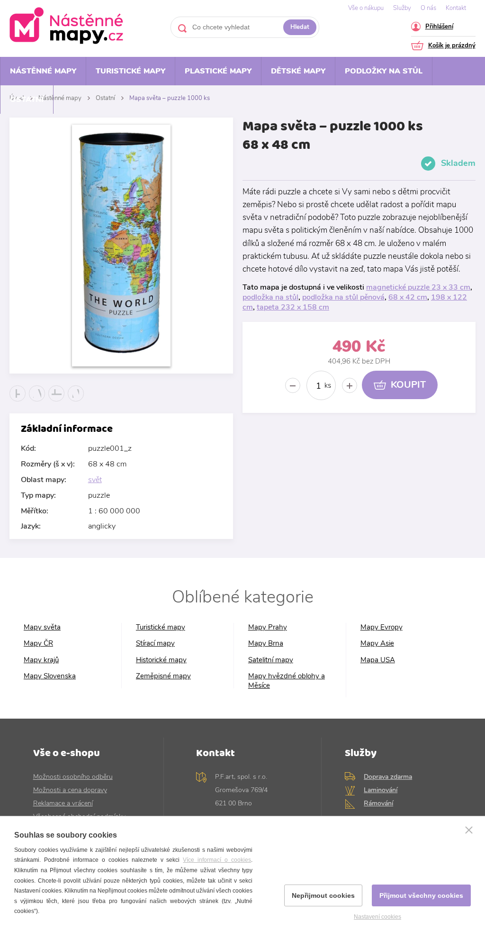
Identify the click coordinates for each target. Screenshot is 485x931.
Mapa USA (377, 660)
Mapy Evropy (381, 627)
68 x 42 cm (407, 297)
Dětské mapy (298, 71)
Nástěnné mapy (43, 71)
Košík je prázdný (452, 46)
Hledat (299, 27)
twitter (37, 401)
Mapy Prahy (267, 627)
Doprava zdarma (388, 776)
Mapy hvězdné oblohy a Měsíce (286, 681)
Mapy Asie (377, 643)
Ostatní (27, 99)
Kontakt (456, 8)
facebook (18, 401)
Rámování (378, 803)
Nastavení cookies (377, 916)
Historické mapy (161, 660)
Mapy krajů (41, 660)
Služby (402, 8)
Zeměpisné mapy (163, 676)
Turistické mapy (130, 71)
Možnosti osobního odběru (73, 776)
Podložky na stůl (383, 71)
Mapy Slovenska (50, 676)
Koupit (408, 384)
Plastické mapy (218, 71)
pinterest (76, 401)
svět (95, 480)
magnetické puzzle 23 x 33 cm (418, 287)
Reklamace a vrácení (63, 803)
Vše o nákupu (366, 8)
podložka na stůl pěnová (343, 297)
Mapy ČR (38, 643)
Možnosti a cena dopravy (70, 789)
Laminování (380, 789)
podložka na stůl (270, 297)
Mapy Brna (265, 643)
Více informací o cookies (217, 860)
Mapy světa (42, 627)
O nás (428, 8)
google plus (56, 401)
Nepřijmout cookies (323, 895)
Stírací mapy (155, 643)
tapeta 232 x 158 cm (293, 307)
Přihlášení (439, 27)
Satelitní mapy (270, 660)
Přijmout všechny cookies (421, 895)
